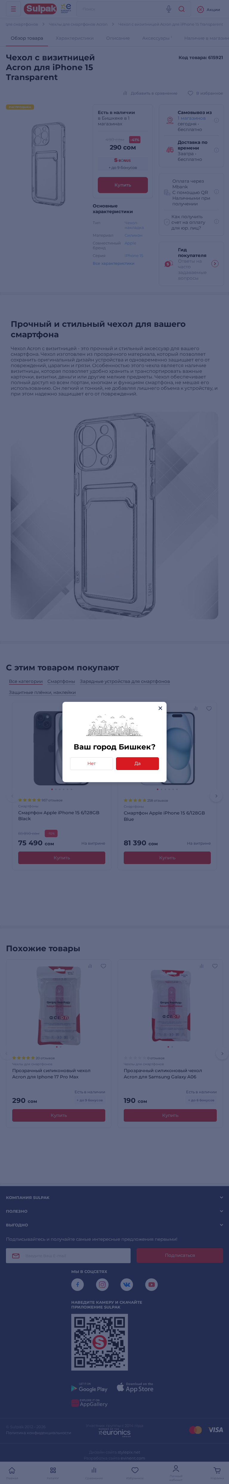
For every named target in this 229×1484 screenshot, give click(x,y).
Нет (91, 763)
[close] (160, 708)
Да (137, 763)
